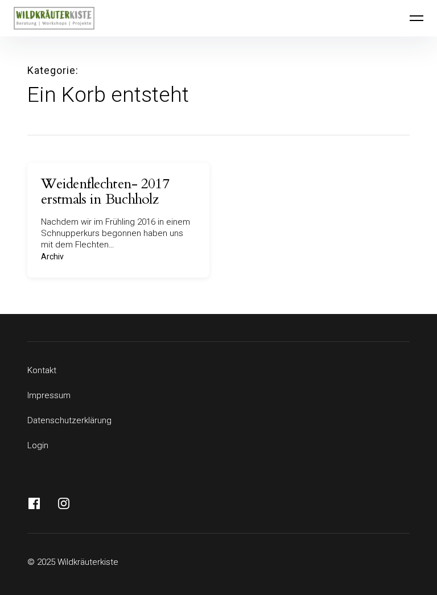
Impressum (49, 395)
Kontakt (41, 370)
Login (37, 445)
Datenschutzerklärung (69, 420)
